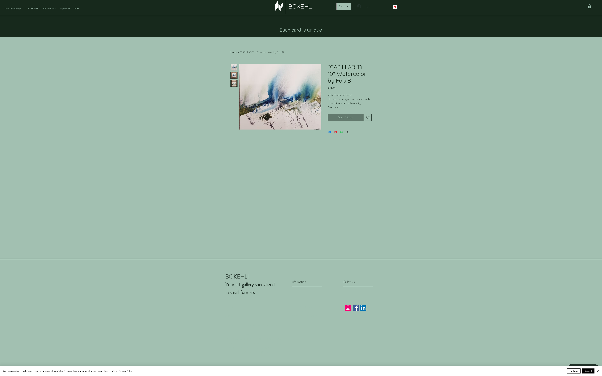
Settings (574, 371)
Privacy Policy (300, 311)
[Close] (598, 370)
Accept (588, 371)
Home (233, 52)
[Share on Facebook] (330, 132)
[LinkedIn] (363, 308)
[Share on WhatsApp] (341, 132)
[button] (589, 6)
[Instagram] (348, 308)
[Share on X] (347, 132)
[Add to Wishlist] (368, 117)
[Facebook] (356, 308)
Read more (333, 107)
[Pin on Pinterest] (336, 132)
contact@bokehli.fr (262, 352)
